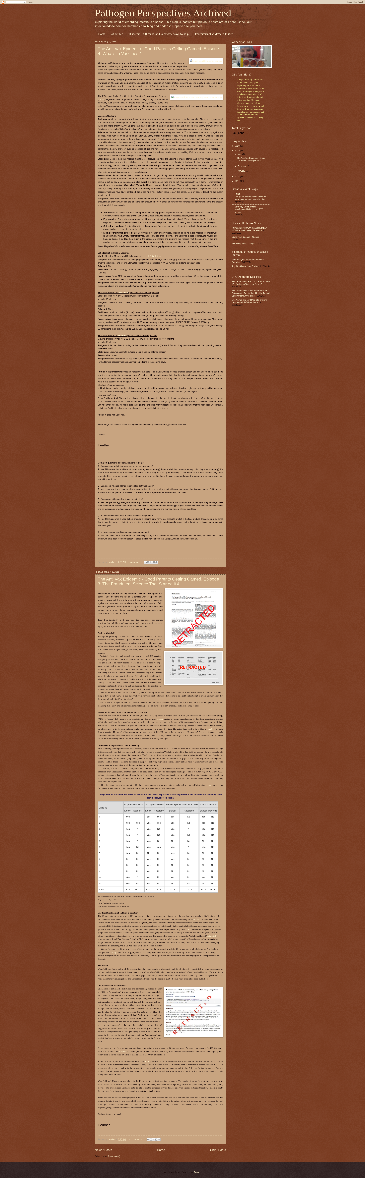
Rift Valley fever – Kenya (243, 244)
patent (209, 729)
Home (101, 33)
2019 (237, 150)
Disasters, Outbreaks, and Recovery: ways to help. (159, 33)
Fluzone (122, 335)
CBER (102, 99)
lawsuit (160, 719)
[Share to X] (151, 562)
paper (208, 785)
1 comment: (134, 562)
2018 (237, 176)
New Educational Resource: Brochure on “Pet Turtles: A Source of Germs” (251, 282)
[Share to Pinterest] (156, 562)
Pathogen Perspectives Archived (163, 13)
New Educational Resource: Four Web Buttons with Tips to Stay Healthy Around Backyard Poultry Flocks (250, 293)
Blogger (196, 1172)
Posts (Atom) (114, 1156)
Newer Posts (103, 1149)
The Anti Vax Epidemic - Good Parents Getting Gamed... (251, 159)
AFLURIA (123, 292)
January (242, 171)
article (196, 919)
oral (190, 929)
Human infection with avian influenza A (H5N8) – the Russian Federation (249, 229)
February (242, 166)
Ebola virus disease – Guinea (245, 237)
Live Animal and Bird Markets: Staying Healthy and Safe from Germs (249, 301)
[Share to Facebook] (153, 562)
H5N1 (237, 194)
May (240, 154)
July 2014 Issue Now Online (245, 266)
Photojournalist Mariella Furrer (214, 33)
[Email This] (145, 562)
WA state (122, 1051)
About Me (117, 33)
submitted (211, 936)
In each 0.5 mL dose (151, 256)
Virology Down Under (245, 207)
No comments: (135, 1139)
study (146, 1061)
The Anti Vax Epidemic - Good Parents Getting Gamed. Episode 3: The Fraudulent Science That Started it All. (158, 581)
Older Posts (218, 1149)
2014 (237, 181)
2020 (237, 146)
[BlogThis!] (148, 562)
